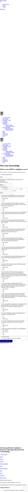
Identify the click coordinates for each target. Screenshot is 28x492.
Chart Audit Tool (9, 130)
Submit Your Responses (6, 341)
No (3, 201)
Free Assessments (6, 127)
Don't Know (5, 198)
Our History (5, 122)
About (1, 459)
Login (4, 5)
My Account (5, 118)
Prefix (6, 189)
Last (15, 190)
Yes (3, 199)
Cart (4, 136)
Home (5, 121)
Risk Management (9, 128)
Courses (1, 461)
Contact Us (5, 133)
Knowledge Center (7, 120)
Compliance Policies (9, 126)
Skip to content (3, 0)
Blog (4, 131)
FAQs (4, 132)
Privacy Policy (3, 477)
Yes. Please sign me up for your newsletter (12, 338)
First (21, 189)
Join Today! (5, 134)
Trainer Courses (8, 125)
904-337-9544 (6, 4)
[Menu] (0, 2)
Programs (5, 123)
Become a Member (4, 463)
